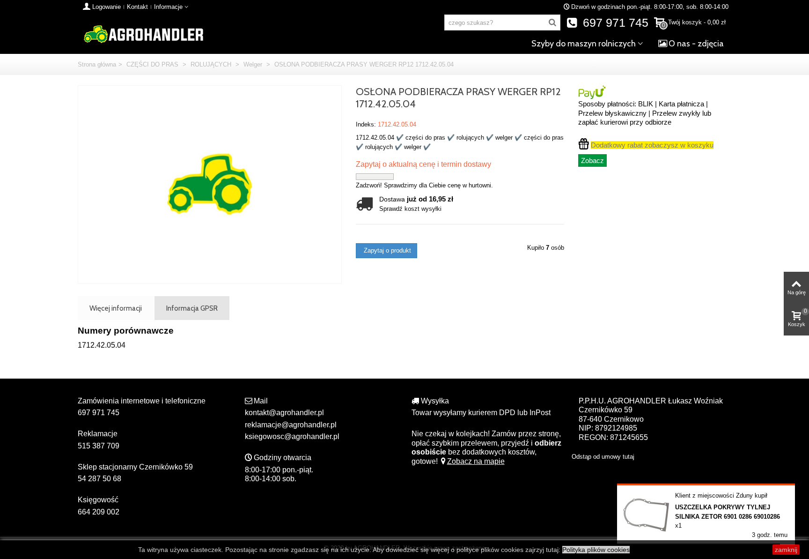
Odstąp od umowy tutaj (603, 456)
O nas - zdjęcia (696, 43)
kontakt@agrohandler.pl (284, 413)
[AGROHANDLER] (143, 33)
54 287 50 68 (99, 479)
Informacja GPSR (192, 308)
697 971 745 (614, 22)
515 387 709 (98, 446)
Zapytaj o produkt (386, 250)
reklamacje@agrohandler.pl (291, 425)
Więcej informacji (115, 308)
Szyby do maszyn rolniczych (583, 43)
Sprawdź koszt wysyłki (410, 208)
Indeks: (366, 124)
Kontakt (137, 6)
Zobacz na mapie (476, 461)
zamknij (786, 549)
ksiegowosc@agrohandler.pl (292, 436)
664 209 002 (98, 512)
